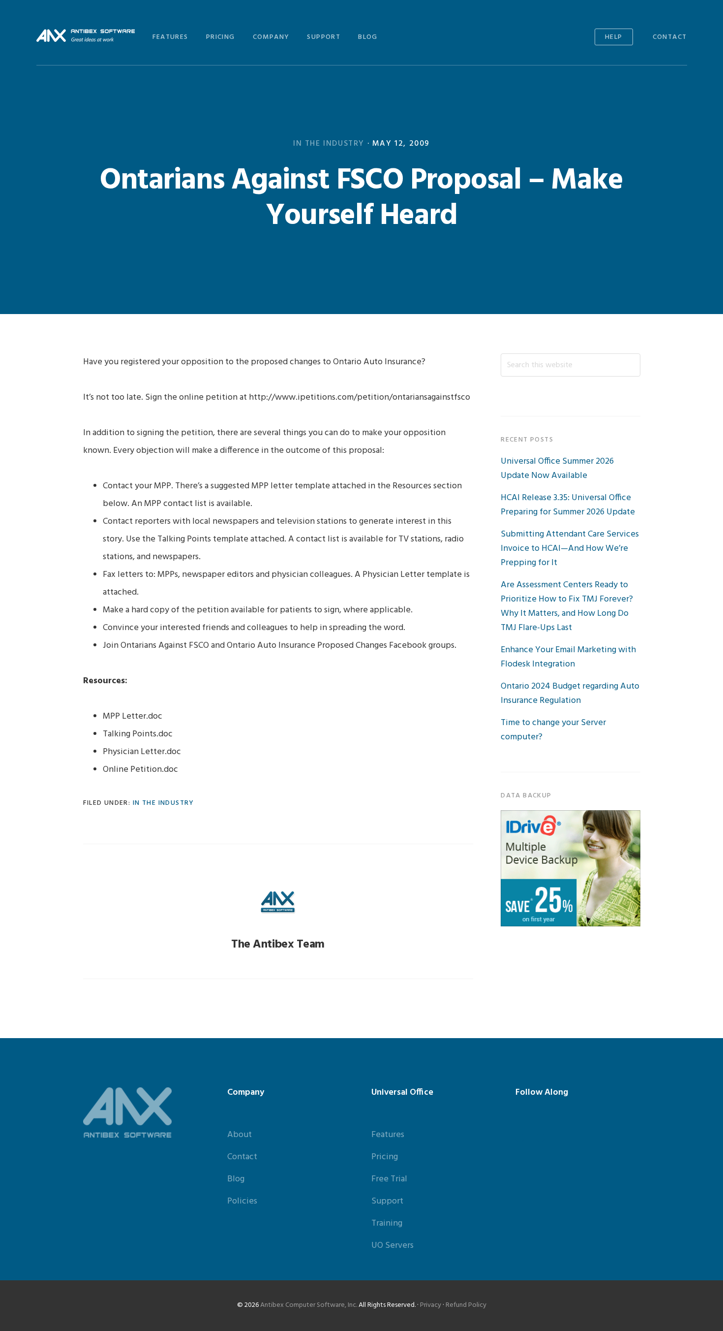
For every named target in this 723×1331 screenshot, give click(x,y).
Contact (242, 1157)
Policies (242, 1201)
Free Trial (389, 1179)
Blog (235, 1179)
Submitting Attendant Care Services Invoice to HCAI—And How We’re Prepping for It (570, 548)
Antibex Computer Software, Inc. (308, 1305)
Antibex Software (85, 35)
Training (386, 1223)
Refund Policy (466, 1305)
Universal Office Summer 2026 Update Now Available (557, 468)
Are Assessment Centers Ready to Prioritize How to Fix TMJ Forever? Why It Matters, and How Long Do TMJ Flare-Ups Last (567, 606)
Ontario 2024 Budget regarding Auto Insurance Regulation (570, 693)
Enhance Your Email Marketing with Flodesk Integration (568, 657)
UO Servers (392, 1245)
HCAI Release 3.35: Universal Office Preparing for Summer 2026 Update (568, 505)
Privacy (430, 1305)
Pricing (384, 1157)
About (239, 1135)
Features (387, 1135)
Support (387, 1201)
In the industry (328, 143)
